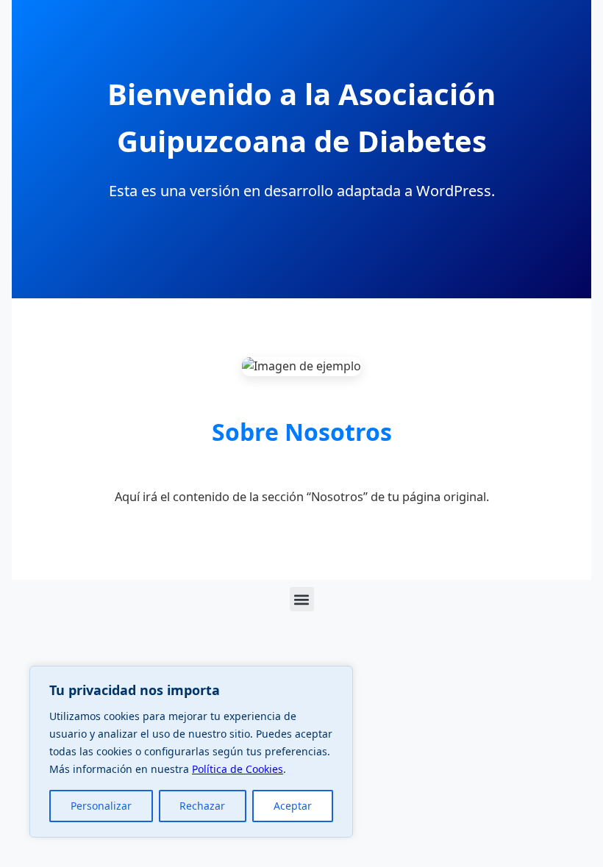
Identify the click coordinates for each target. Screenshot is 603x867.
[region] (191, 752)
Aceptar (293, 806)
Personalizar (101, 806)
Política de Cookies (237, 769)
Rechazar (202, 806)
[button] (302, 599)
